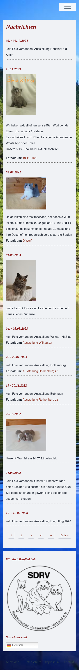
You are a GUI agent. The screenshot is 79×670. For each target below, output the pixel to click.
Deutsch (17, 645)
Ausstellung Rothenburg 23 (40, 371)
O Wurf (27, 240)
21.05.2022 (13, 473)
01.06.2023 (13, 255)
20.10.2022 (13, 414)
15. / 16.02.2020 (17, 513)
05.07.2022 (13, 172)
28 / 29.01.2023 (16, 357)
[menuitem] (12, 662)
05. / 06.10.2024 (17, 41)
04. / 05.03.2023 (17, 328)
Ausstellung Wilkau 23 (37, 342)
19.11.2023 (13, 69)
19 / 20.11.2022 (16, 385)
